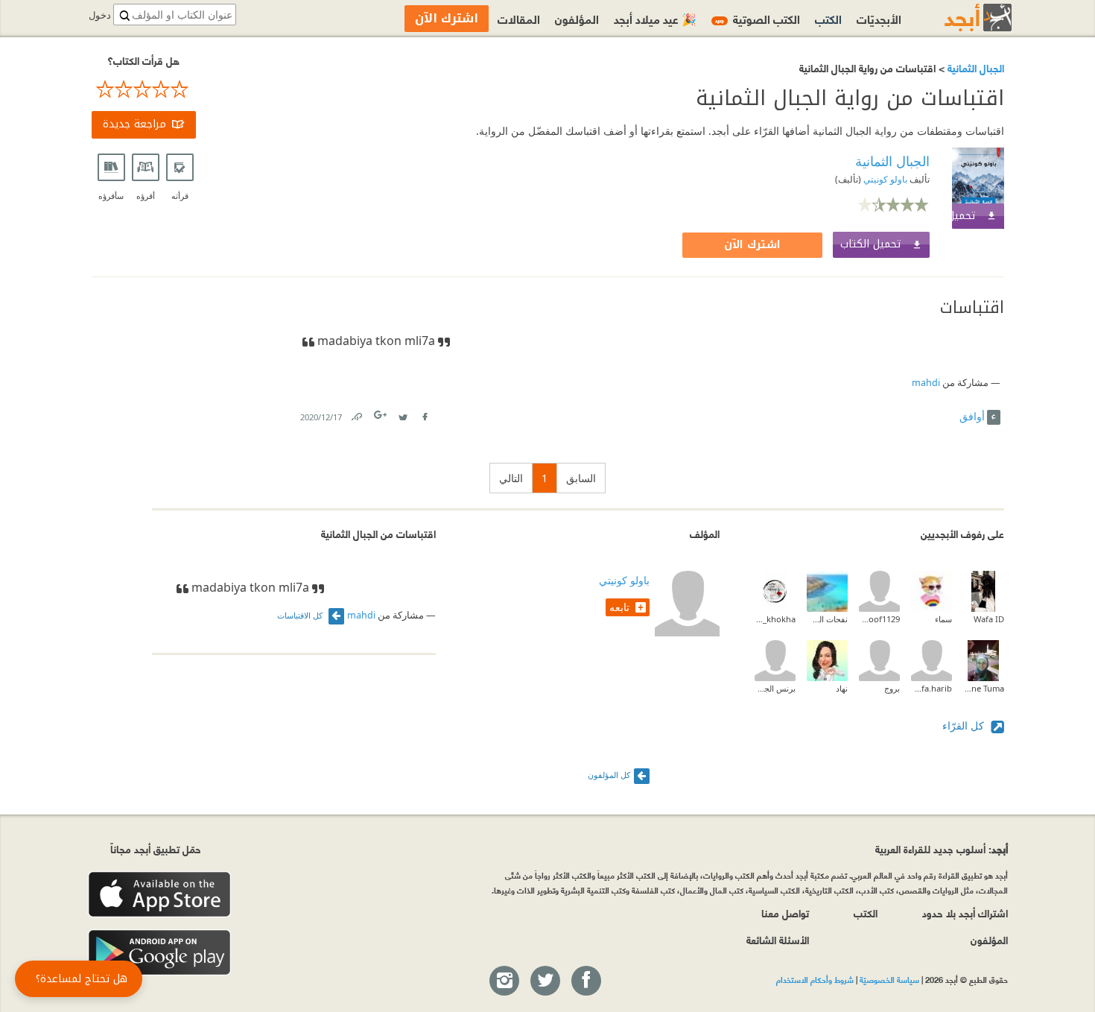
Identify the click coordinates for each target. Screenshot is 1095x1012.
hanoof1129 (879, 618)
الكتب (828, 18)
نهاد (842, 688)
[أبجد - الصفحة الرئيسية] (959, 17)
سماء (943, 618)
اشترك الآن (752, 245)
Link (356, 414)
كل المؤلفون (609, 774)
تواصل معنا (785, 912)
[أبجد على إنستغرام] (503, 981)
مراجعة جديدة (134, 124)
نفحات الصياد (827, 618)
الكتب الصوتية (757, 18)
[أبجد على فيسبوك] (585, 981)
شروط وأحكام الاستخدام (815, 979)
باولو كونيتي (884, 179)
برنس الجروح (775, 688)
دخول (100, 15)
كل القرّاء (964, 725)
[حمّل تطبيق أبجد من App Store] (159, 894)
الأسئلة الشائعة (777, 939)
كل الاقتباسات (301, 615)
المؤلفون (577, 18)
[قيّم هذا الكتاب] (144, 89)
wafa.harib (931, 688)
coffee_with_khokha (775, 618)
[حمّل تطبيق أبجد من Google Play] (159, 952)
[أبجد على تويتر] (544, 981)
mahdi (926, 382)
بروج (892, 688)
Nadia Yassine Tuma (983, 688)
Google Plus (381, 414)
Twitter (403, 414)
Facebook (424, 414)
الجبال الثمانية (974, 67)
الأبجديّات (879, 18)
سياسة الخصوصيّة (889, 979)
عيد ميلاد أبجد (655, 18)
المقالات (519, 18)
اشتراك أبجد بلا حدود (965, 912)
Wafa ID (989, 618)
